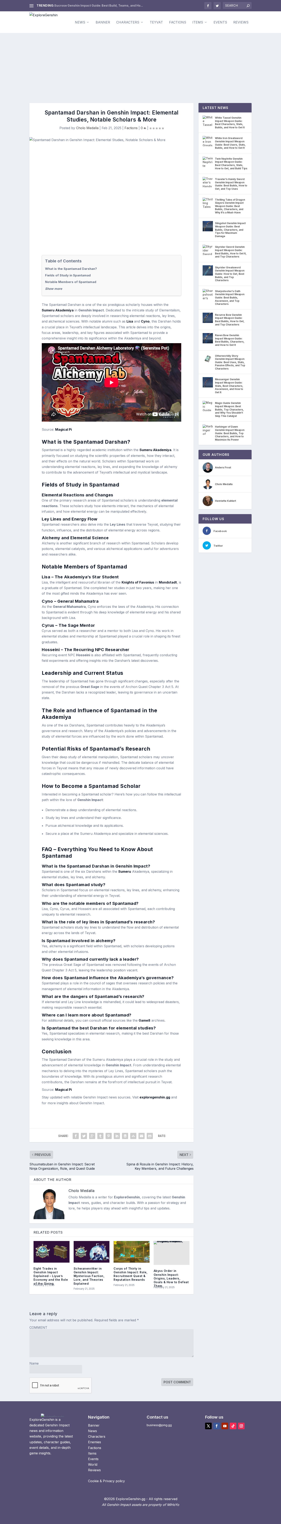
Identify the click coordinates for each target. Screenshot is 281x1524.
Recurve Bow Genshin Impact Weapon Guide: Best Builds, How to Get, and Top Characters (229, 319)
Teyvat (156, 22)
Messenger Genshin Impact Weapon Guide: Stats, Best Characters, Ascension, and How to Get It (229, 386)
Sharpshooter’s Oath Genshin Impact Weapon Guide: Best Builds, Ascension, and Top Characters (229, 297)
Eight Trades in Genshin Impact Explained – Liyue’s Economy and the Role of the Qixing (51, 1276)
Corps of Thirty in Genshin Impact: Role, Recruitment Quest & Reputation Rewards (130, 1274)
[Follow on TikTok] (233, 1426)
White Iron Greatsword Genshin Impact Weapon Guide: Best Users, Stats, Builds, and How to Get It (230, 143)
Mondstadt (168, 582)
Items (197, 22)
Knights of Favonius (138, 582)
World (92, 1464)
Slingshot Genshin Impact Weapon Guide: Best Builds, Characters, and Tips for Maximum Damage (230, 229)
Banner (103, 22)
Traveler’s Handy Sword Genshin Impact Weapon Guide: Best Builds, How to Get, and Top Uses (231, 184)
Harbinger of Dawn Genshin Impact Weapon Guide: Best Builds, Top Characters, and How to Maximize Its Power (229, 433)
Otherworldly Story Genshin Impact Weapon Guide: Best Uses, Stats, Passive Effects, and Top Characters (230, 362)
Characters (127, 22)
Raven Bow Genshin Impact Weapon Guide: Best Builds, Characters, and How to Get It (229, 340)
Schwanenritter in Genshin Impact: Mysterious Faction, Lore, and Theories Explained (89, 1276)
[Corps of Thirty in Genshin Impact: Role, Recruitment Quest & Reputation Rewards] (132, 1252)
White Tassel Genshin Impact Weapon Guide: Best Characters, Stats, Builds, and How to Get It (230, 122)
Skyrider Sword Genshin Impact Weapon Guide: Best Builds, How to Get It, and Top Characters (230, 251)
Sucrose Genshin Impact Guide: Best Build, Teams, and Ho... (98, 5)
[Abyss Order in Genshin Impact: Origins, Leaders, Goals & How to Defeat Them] (172, 1253)
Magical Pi (63, 429)
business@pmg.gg (159, 1425)
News (80, 22)
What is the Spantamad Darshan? (71, 269)
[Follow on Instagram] (241, 1426)
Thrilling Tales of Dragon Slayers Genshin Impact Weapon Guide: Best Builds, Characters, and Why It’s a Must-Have (230, 206)
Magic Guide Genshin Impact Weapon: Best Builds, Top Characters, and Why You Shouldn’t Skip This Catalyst (229, 409)
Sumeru (124, 871)
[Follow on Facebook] (216, 1426)
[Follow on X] (208, 1426)
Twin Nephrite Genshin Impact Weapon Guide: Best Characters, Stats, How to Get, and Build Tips (231, 163)
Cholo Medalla (87, 128)
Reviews (240, 22)
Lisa (130, 321)
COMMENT (38, 1327)
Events (220, 22)
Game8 (144, 1020)
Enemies (94, 1442)
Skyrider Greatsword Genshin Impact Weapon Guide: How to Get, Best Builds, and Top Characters (229, 274)
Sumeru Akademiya (58, 310)
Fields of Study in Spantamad (68, 275)
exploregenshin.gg (154, 1097)
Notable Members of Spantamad (70, 282)
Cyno (145, 321)
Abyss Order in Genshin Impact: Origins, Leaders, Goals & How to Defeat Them (171, 1278)
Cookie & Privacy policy (106, 1481)
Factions (177, 22)
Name (34, 1363)
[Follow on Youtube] (225, 1426)
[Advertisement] (140, 64)
